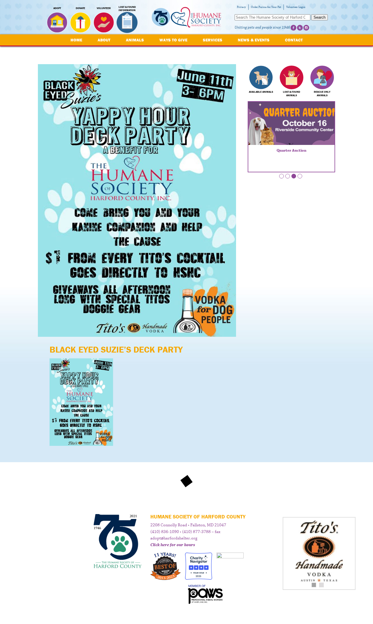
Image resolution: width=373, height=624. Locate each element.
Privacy (241, 7)
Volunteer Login (295, 7)
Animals (135, 40)
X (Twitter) (300, 28)
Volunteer (104, 8)
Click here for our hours (172, 545)
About (104, 40)
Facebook (293, 28)
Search (320, 17)
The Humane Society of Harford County (186, 17)
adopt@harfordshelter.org (173, 538)
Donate (80, 8)
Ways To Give (173, 40)
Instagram (306, 28)
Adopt (57, 8)
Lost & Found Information (127, 9)
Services (212, 40)
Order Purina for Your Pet (266, 7)
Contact (294, 40)
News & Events (254, 40)
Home (76, 40)
